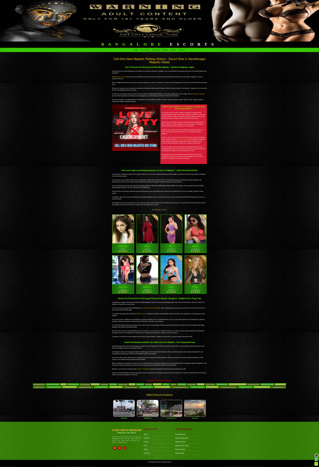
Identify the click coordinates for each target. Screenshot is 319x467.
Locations (156, 50)
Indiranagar (113, 384)
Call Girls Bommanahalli (180, 387)
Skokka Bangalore (278, 387)
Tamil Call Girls (116, 387)
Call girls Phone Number (228, 387)
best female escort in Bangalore (150, 308)
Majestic (173, 384)
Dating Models (179, 453)
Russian (63, 384)
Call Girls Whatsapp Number (238, 384)
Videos (173, 50)
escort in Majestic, (186, 106)
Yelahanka (201, 384)
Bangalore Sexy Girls (267, 384)
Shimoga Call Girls (131, 387)
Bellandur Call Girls (85, 387)
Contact (181, 50)
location (146, 442)
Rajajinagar (140, 384)
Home (136, 50)
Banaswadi (104, 384)
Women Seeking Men (53, 384)
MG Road (132, 384)
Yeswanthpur (182, 384)
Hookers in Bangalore (262, 387)
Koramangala (191, 384)
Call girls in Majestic (198, 94)
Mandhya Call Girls (54, 387)
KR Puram (166, 384)
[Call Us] (316, 455)
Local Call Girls (210, 384)
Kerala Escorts (212, 387)
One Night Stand (180, 434)
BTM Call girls (39, 387)
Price (165, 50)
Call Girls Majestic (182, 139)
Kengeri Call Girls (70, 387)
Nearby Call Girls (180, 442)
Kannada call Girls (101, 387)
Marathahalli (157, 384)
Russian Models (180, 449)
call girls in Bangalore (143, 369)
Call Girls (147, 438)
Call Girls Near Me (73, 384)
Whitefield (149, 384)
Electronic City (123, 384)
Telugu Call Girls (280, 384)
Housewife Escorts (39, 384)
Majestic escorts (141, 313)
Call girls (145, 50)
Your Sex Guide (85, 384)
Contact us (147, 453)
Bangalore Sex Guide (181, 445)
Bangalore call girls (121, 76)
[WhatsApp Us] (316, 459)
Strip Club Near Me (197, 387)
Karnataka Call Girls (253, 384)
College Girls (95, 384)
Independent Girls (222, 384)
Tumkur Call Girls (146, 387)
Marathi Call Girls (245, 387)
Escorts (159, 44)
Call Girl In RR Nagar (162, 387)
